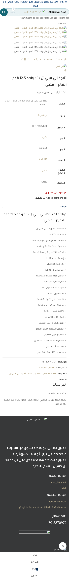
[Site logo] (34, 12)
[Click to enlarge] (62, 546)
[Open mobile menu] (63, 11)
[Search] (6, 11)
